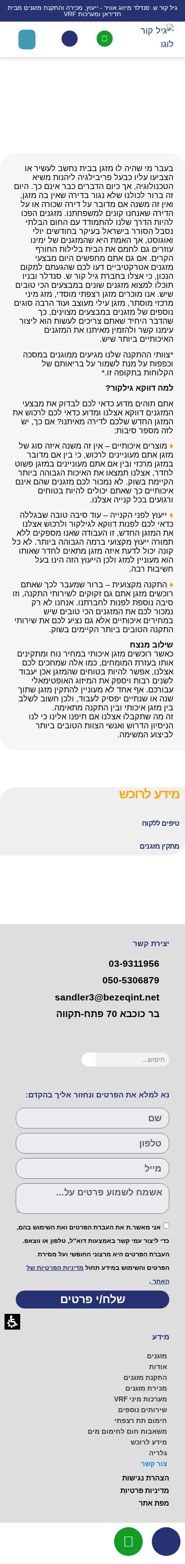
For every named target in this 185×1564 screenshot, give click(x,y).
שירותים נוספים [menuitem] (142, 1410)
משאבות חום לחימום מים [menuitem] (127, 1431)
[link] (105, 39)
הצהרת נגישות (145, 1478)
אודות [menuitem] (158, 1366)
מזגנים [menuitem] (157, 1356)
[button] (26, 39)
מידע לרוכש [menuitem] (149, 1442)
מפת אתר (154, 1503)
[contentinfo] (92, 1420)
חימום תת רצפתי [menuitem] (141, 1420)
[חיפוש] (89, 1059)
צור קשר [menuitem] (154, 1463)
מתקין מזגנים (160, 846)
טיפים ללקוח (161, 823)
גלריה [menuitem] (158, 1453)
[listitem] (96, 826)
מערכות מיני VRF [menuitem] (140, 1399)
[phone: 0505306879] (70, 39)
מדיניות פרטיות (144, 1490)
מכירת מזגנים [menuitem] (146, 1388)
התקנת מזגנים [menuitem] (145, 1377)
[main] (92, 457)
